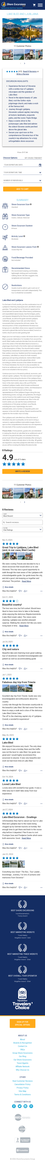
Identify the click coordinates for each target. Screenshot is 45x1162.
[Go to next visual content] (25, 63)
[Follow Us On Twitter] (20, 1106)
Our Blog (22, 1056)
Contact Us (22, 1046)
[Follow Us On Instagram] (25, 1106)
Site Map (22, 1091)
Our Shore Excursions (23, 1060)
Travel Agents (22, 1063)
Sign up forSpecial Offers (22, 1023)
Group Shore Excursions (22, 1053)
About (22, 1039)
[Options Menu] (41, 591)
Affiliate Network (23, 1066)
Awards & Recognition (22, 1043)
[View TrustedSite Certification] (22, 1150)
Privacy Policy (23, 1088)
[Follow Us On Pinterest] (31, 1106)
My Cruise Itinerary (33, 158)
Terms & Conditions (22, 1094)
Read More (26, 581)
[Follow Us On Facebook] (14, 1106)
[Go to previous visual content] (20, 63)
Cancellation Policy (22, 1084)
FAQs (22, 1049)
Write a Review (22, 74)
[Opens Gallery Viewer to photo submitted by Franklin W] (7, 54)
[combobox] (22, 515)
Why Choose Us (22, 1070)
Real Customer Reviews (22, 1081)
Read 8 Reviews (30, 71)
